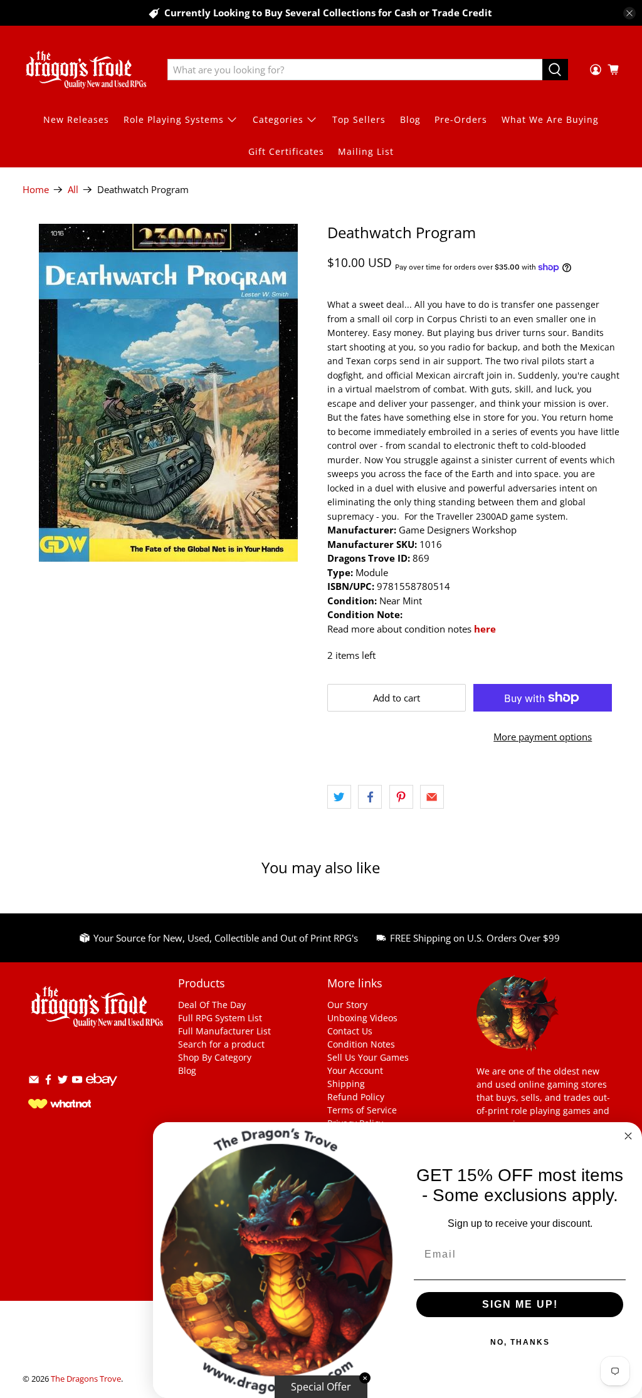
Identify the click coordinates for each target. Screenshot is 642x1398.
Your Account (355, 1070)
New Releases (76, 119)
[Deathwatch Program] (169, 393)
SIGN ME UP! (520, 1304)
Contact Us (349, 1031)
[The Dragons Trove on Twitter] (62, 1082)
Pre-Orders (460, 119)
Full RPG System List (220, 1018)
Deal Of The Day (212, 1005)
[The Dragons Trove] (86, 69)
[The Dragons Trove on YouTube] (77, 1082)
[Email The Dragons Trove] (33, 1082)
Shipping (346, 1084)
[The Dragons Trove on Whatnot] (59, 1105)
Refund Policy (355, 1097)
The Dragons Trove (86, 1379)
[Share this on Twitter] (339, 797)
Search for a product (221, 1044)
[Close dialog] (628, 1135)
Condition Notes (361, 1044)
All (73, 189)
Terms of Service (362, 1110)
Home (36, 189)
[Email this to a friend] (432, 797)
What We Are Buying (550, 119)
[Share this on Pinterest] (401, 797)
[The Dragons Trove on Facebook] (48, 1082)
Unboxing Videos (362, 1018)
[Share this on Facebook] (370, 797)
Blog (410, 119)
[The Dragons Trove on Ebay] (101, 1092)
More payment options (542, 736)
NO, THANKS (520, 1342)
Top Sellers (359, 119)
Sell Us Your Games (368, 1057)
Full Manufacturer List (224, 1031)
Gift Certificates (286, 151)
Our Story (347, 1005)
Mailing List (366, 151)
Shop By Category (214, 1057)
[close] (629, 13)
